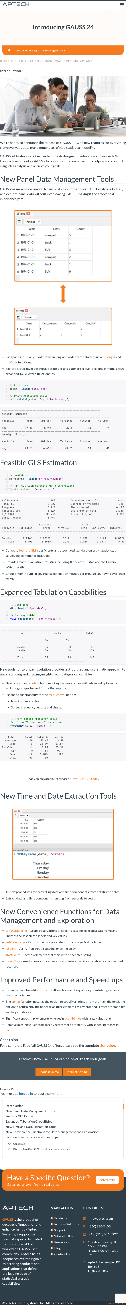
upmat (16, 1001)
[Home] (11, 50)
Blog (57, 1248)
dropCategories (17, 930)
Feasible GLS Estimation (22, 1116)
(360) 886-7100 (100, 1226)
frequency (56, 694)
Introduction (14, 1106)
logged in (26, 1093)
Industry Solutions (67, 1224)
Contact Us (62, 1254)
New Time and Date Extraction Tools (31, 1126)
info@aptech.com (101, 1218)
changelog (107, 1045)
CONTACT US (107, 1179)
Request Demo (49, 1072)
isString (11, 948)
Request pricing (77, 1072)
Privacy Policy (113, 1303)
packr (9, 1030)
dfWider (11, 362)
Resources (61, 1242)
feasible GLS (27, 550)
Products (60, 1218)
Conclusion (19, 1143)
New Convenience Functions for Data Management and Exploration (52, 1132)
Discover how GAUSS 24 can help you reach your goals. (42, 1148)
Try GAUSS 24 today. (85, 778)
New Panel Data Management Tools (30, 1111)
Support (59, 1230)
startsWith (13, 955)
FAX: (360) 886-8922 (103, 1234)
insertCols (13, 961)
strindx (47, 990)
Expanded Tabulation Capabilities (29, 1121)
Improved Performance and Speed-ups (32, 1137)
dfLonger (108, 357)
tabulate (33, 683)
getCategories (16, 942)
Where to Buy (63, 1236)
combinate (73, 1018)
